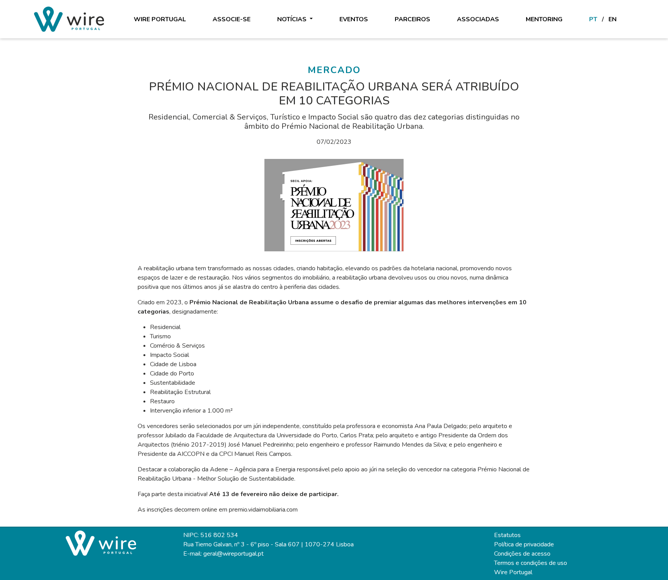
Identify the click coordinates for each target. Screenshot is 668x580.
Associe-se (231, 19)
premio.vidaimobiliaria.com (263, 509)
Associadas (478, 19)
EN (612, 19)
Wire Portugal (160, 19)
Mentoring (544, 19)
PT (593, 19)
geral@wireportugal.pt (233, 553)
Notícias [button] (292, 19)
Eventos (353, 19)
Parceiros (412, 19)
